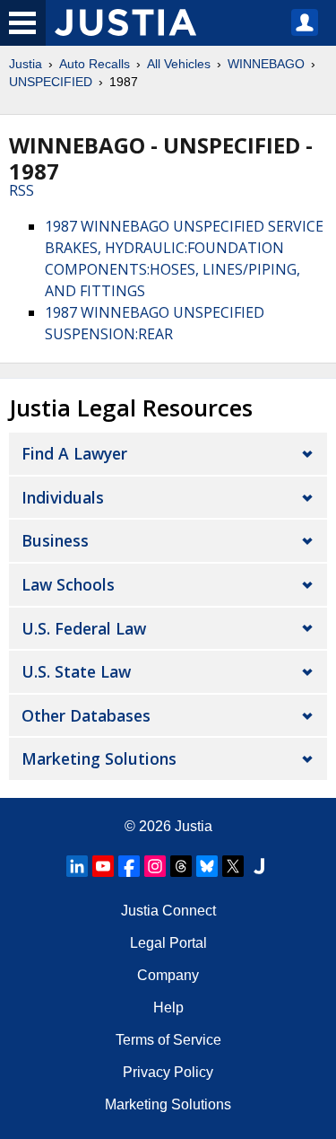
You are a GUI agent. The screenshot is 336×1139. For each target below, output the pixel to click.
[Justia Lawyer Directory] (259, 866)
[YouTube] (103, 866)
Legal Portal (168, 943)
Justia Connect (168, 910)
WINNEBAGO (266, 64)
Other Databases (86, 715)
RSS (21, 190)
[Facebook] (129, 866)
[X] (233, 866)
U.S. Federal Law (84, 628)
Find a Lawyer (74, 453)
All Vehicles (179, 64)
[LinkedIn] (77, 866)
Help (168, 1007)
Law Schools (68, 584)
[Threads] (181, 866)
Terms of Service (168, 1039)
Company (168, 975)
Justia (25, 64)
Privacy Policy (168, 1072)
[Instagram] (155, 866)
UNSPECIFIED (50, 81)
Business (55, 540)
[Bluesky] (207, 866)
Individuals (63, 497)
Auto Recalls (94, 64)
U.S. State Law (76, 671)
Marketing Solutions (99, 758)
